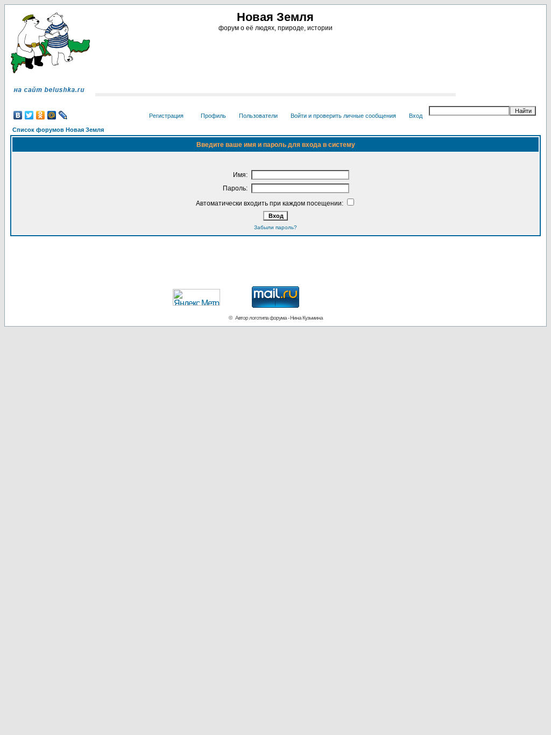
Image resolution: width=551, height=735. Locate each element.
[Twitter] (29, 115)
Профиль (213, 115)
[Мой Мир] (52, 115)
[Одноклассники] (40, 115)
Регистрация (166, 115)
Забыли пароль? (275, 227)
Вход (415, 115)
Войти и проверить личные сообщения (343, 115)
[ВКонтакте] (18, 115)
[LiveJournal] (63, 115)
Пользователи (258, 115)
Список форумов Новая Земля (58, 129)
